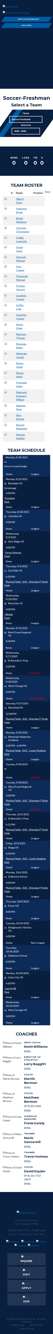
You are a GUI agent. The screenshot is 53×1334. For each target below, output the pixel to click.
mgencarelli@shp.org (36, 1146)
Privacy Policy (17, 1325)
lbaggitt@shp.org (36, 1068)
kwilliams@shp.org (36, 1051)
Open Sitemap (26, 1328)
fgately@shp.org (36, 1127)
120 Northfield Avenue (26, 1220)
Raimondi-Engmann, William (21, 396)
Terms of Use (35, 1325)
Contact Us (13, 1234)
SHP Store (39, 1234)
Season (26, 125)
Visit (26, 1274)
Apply (26, 1288)
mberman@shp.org (36, 1087)
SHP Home (27, 25)
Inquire (26, 1261)
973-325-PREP (15, 1230)
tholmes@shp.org (36, 1161)
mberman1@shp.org (36, 1110)
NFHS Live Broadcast (28, 19)
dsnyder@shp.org (36, 1183)
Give (26, 1301)
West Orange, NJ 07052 (26, 1224)
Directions (27, 1234)
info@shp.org (38, 1230)
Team (25, 113)
